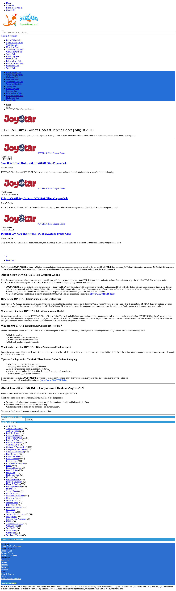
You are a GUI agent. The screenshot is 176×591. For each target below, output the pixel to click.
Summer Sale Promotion (16, 519)
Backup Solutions (13, 435)
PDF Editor (11, 505)
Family (9, 466)
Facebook (5, 560)
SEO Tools (10, 510)
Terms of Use (6, 551)
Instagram (5, 567)
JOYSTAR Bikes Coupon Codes (19, 109)
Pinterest (4, 565)
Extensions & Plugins (15, 463)
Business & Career (13, 440)
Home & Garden (13, 484)
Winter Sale (11, 530)
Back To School (12, 433)
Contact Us (5, 576)
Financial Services (13, 468)
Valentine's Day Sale (14, 523)
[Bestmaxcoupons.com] (20, 25)
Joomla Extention (13, 491)
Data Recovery (12, 454)
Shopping (10, 512)
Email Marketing (13, 459)
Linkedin (4, 569)
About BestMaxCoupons (11, 546)
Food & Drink (12, 470)
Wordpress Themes (14, 535)
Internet (9, 489)
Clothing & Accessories (15, 447)
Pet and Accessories (14, 507)
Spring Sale (11, 516)
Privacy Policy (7, 553)
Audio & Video (12, 431)
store (8, 107)
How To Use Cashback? (11, 578)
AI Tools (9, 426)
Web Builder (11, 528)
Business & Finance (14, 442)
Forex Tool (10, 472)
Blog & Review (7, 574)
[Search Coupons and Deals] (3, 30)
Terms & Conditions (9, 555)
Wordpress (10, 533)
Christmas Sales (12, 445)
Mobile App (11, 493)
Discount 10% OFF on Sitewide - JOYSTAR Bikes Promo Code (36, 233)
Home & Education (14, 482)
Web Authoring (12, 526)
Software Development (15, 514)
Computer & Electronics (16, 449)
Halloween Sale (12, 475)
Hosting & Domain (14, 486)
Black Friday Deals (14, 438)
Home (8, 104)
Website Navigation (9, 36)
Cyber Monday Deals (15, 452)
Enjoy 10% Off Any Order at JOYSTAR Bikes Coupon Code (34, 198)
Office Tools (11, 500)
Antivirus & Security (14, 428)
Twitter (4, 562)
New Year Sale (12, 498)
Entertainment (12, 461)
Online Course (12, 503)
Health (9, 477)
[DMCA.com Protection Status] (9, 584)
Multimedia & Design (15, 496)
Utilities (9, 521)
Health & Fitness (13, 479)
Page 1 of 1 (10, 260)
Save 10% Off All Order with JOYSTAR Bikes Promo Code (34, 163)
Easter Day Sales (13, 456)
